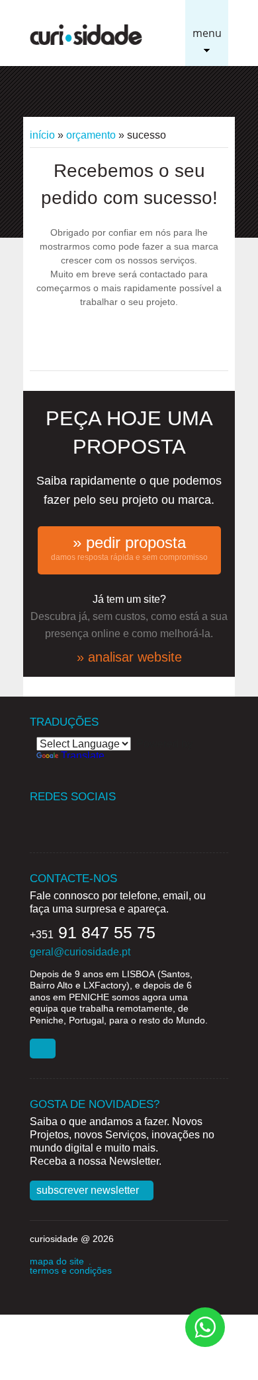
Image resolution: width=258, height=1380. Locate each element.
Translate (83, 755)
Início (42, 135)
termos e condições (71, 1270)
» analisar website (129, 657)
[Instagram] (91, 818)
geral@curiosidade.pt (80, 951)
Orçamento (91, 135)
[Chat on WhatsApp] (205, 1326)
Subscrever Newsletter (87, 1190)
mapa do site (57, 1261)
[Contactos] (43, 1048)
